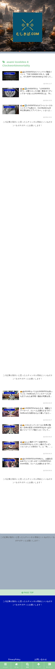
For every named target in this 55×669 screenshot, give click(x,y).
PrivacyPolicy (14, 659)
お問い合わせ (40, 659)
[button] (49, 451)
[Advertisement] (27, 246)
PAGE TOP (28, 593)
